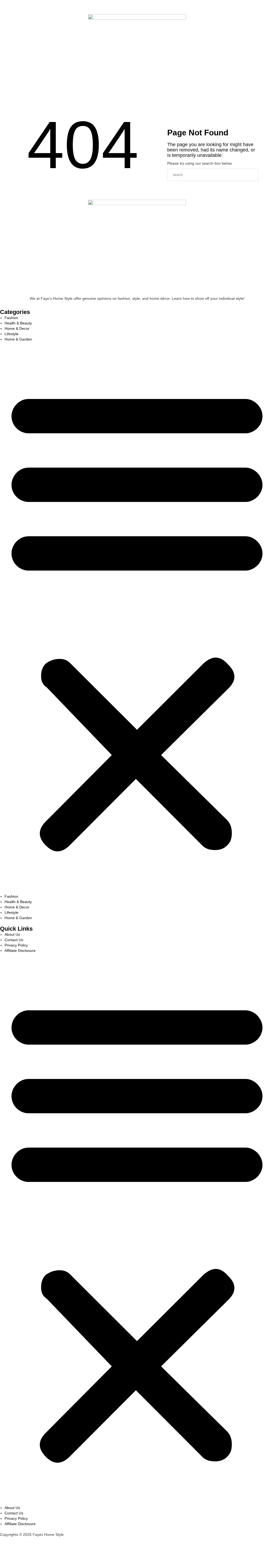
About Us (12, 934)
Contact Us (14, 940)
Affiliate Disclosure (20, 950)
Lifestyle (11, 334)
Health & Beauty (18, 323)
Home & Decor (17, 328)
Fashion (11, 318)
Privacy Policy (16, 945)
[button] (137, 618)
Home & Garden (18, 339)
